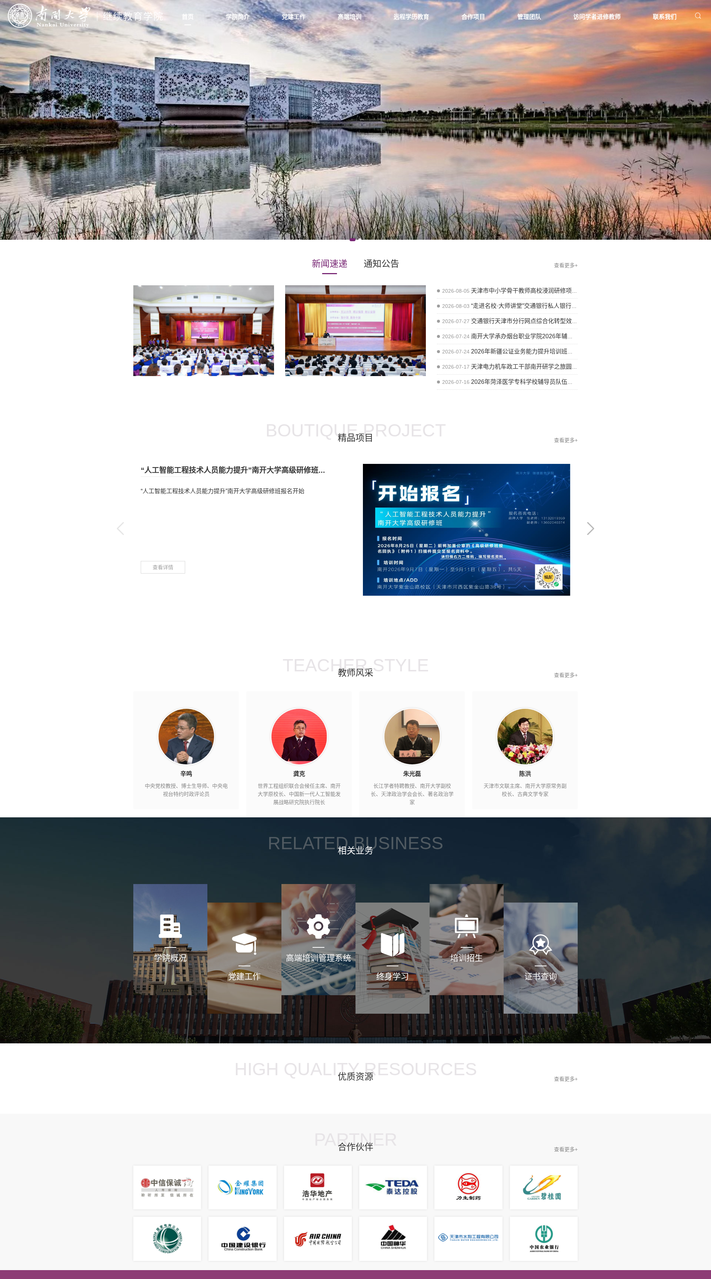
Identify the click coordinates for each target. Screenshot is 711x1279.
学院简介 (238, 17)
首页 (188, 17)
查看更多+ (566, 265)
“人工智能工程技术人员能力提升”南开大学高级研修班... (233, 470)
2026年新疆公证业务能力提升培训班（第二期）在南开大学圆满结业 (560, 351)
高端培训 (349, 17)
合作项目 (473, 17)
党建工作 (294, 17)
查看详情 (163, 567)
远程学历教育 (411, 17)
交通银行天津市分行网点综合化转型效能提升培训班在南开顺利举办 (560, 321)
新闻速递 (329, 264)
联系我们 (665, 17)
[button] (353, 239)
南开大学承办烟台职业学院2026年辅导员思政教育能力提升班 (551, 336)
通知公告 (381, 264)
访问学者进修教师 (597, 17)
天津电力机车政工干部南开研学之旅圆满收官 (530, 366)
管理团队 (529, 17)
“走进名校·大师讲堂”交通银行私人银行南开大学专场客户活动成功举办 (562, 306)
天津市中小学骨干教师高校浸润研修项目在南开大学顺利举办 (551, 291)
